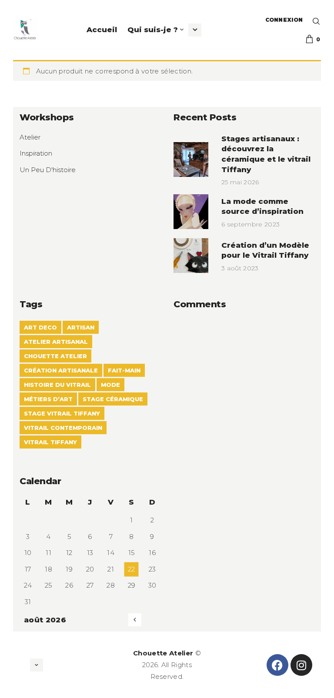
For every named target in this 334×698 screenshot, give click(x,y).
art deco (40, 327)
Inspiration (36, 153)
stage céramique (113, 399)
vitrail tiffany (50, 442)
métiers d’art (48, 399)
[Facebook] (277, 665)
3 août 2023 (240, 268)
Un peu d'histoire (48, 170)
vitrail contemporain (63, 427)
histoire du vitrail (57, 384)
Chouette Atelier (163, 653)
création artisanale (61, 370)
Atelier (30, 137)
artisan (80, 327)
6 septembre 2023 (250, 224)
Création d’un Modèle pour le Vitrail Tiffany (265, 250)
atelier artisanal (56, 341)
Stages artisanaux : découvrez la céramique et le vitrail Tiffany (266, 154)
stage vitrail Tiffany (62, 413)
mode (110, 384)
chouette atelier (55, 355)
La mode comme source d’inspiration (262, 206)
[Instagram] (301, 665)
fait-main (124, 370)
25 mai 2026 (240, 182)
